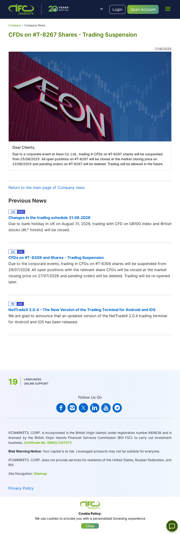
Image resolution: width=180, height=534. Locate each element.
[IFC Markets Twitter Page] (83, 408)
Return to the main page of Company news (46, 187)
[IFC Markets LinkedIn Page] (94, 408)
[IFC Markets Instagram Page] (72, 408)
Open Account (143, 9)
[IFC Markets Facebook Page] (61, 408)
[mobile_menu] (168, 8)
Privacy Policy (21, 488)
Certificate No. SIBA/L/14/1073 (47, 442)
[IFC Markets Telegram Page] (117, 408)
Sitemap (40, 474)
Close (90, 526)
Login (117, 9)
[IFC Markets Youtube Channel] (106, 408)
